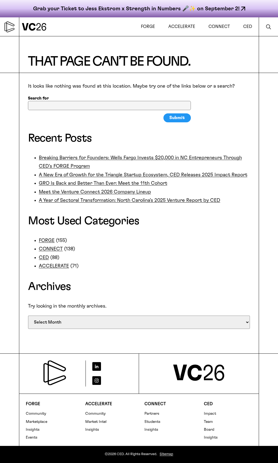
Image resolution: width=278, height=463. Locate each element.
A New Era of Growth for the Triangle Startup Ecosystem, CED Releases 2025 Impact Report (143, 175)
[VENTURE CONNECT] (35, 26)
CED (44, 257)
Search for (38, 98)
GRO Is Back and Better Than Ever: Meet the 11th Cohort (103, 183)
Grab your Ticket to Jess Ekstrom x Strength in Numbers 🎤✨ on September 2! (136, 8)
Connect (155, 404)
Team (208, 422)
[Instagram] (110, 380)
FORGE (47, 240)
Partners (151, 414)
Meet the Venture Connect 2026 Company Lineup (95, 192)
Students (152, 422)
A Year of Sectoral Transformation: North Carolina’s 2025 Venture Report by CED (129, 200)
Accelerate (98, 404)
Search (268, 26)
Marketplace (36, 422)
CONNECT (51, 249)
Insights (33, 430)
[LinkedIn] (110, 366)
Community (36, 414)
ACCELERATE (54, 266)
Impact (210, 414)
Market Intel (95, 422)
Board (209, 430)
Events (31, 437)
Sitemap (166, 454)
